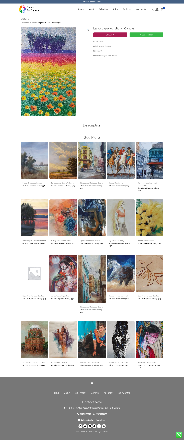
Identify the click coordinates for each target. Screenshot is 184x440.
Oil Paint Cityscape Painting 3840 (62, 365)
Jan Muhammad (121, 296)
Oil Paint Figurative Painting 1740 (62, 299)
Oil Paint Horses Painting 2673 (119, 365)
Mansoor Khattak (37, 296)
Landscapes (56, 22)
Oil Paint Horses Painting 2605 (119, 299)
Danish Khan (27, 183)
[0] (161, 9)
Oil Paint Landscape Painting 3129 (63, 186)
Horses (111, 183)
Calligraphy (55, 241)
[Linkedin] (90, 426)
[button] (88, 29)
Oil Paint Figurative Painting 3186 (91, 243)
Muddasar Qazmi (96, 183)
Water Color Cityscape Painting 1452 (91, 187)
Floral (140, 241)
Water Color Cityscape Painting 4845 (148, 189)
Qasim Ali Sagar (68, 183)
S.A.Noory (120, 241)
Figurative (84, 241)
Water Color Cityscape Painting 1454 (91, 311)
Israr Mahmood (148, 241)
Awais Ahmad (85, 362)
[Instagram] (104, 426)
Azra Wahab (56, 296)
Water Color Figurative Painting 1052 (119, 245)
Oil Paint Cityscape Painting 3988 (34, 365)
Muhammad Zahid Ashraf (147, 184)
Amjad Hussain (43, 22)
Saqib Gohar (66, 241)
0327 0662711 (95, 2)
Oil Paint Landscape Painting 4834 (34, 186)
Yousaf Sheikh (151, 362)
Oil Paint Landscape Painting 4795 (34, 243)
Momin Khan (119, 183)
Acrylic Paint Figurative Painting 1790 (149, 366)
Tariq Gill (64, 362)
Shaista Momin (94, 241)
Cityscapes (84, 183)
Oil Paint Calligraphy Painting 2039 (63, 243)
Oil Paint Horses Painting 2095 (119, 186)
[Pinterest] (94, 426)
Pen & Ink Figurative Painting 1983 (149, 299)
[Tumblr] (99, 426)
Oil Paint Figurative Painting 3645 (91, 365)
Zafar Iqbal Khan (38, 362)
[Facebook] (80, 426)
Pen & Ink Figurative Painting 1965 (34, 299)
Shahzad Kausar (39, 241)
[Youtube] (85, 426)
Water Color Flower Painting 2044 (149, 243)
